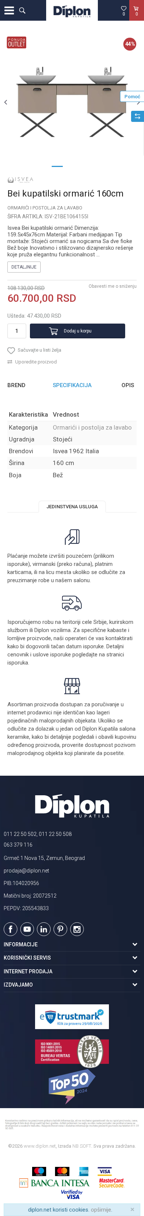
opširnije (101, 1209)
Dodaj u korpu (78, 331)
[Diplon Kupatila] (72, 10)
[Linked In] (44, 929)
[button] (22, 10)
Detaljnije (24, 267)
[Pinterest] (60, 929)
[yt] (27, 929)
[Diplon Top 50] (72, 1086)
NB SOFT (81, 1146)
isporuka (17, 662)
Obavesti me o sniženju (113, 286)
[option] (72, 102)
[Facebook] (10, 929)
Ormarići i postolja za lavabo (44, 208)
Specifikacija (72, 385)
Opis (127, 385)
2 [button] (72, 166)
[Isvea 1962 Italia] (20, 180)
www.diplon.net (40, 1146)
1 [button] (57, 166)
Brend (16, 385)
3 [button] (86, 166)
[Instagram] (77, 929)
